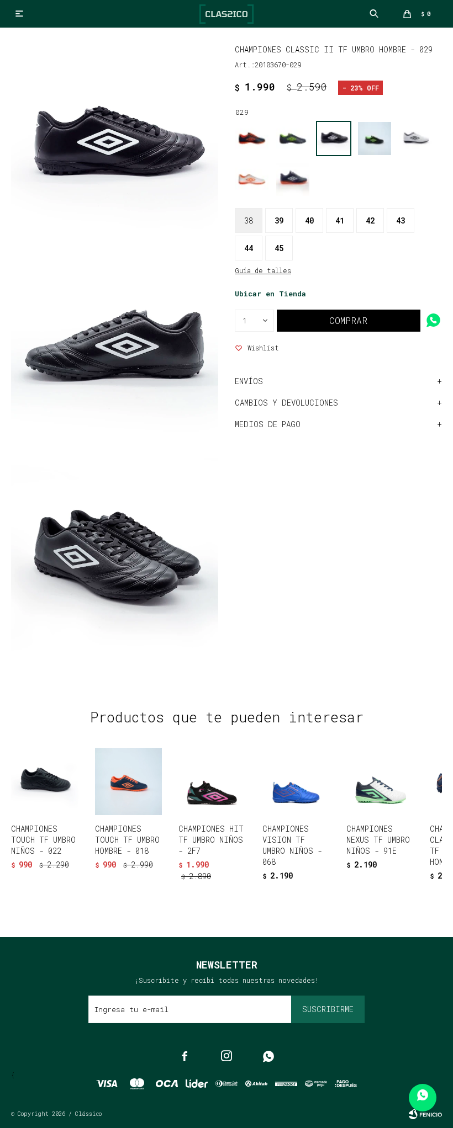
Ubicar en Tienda (270, 294)
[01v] (292, 138)
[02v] (374, 138)
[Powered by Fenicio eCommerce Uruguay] (425, 1114)
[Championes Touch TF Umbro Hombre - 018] (128, 781)
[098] (252, 179)
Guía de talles (263, 270)
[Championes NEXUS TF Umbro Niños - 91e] (380, 781)
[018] (252, 138)
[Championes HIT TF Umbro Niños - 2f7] (212, 781)
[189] (292, 179)
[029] (333, 138)
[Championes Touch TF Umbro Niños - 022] (44, 781)
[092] (415, 138)
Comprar (348, 320)
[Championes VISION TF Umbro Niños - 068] (296, 781)
